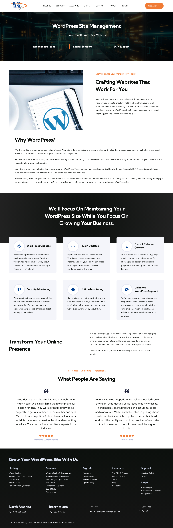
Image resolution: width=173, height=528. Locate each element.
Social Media (51, 489)
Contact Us (116, 486)
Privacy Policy (69, 522)
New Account (88, 476)
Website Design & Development (59, 473)
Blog (114, 482)
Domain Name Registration (19, 486)
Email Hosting (14, 482)
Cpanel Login (146, 487)
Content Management (55, 486)
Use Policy (57, 522)
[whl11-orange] (18, 2)
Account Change (90, 479)
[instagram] (147, 511)
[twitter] (143, 511)
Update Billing (88, 482)
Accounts (87, 473)
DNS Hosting (14, 479)
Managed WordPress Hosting (20, 476)
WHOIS (144, 476)
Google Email (146, 494)
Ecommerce (51, 492)
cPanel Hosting (15, 473)
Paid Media (50, 482)
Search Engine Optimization (57, 479)
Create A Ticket (147, 473)
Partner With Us (118, 476)
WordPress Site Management (58, 476)
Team (114, 479)
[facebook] (139, 511)
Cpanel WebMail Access (151, 490)
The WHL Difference (120, 473)
